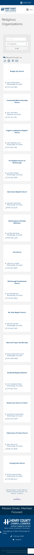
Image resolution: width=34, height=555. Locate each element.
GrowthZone (23, 552)
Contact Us (20, 493)
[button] (4, 57)
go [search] (18, 48)
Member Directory (11, 490)
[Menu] (25, 3)
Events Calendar (22, 490)
